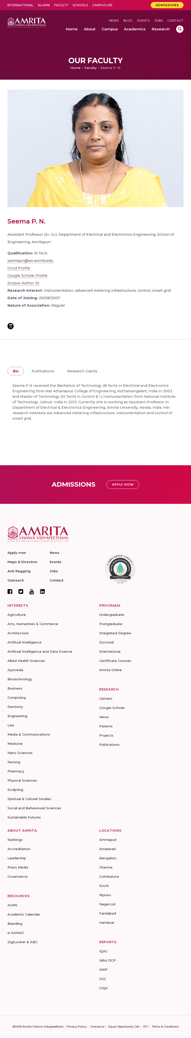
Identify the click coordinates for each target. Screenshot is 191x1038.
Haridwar (106, 922)
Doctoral (106, 642)
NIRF (103, 970)
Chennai (105, 867)
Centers (105, 698)
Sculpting (15, 790)
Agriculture (16, 615)
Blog (128, 20)
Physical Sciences (22, 780)
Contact (175, 20)
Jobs (158, 20)
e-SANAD (15, 933)
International (20, 5)
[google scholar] (10, 326)
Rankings (15, 840)
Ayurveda (15, 670)
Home (75, 68)
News (114, 20)
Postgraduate (110, 624)
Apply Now (123, 484)
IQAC (103, 951)
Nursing (13, 762)
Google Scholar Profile (27, 275)
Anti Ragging (19, 571)
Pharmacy (15, 771)
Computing (16, 697)
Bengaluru (107, 858)
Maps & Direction (22, 562)
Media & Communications (28, 734)
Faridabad (107, 913)
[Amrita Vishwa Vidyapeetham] (26, 22)
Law (10, 725)
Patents (106, 726)
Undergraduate (111, 615)
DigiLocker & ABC (22, 942)
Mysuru (105, 895)
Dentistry (15, 707)
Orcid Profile (18, 268)
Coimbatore (109, 876)
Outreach (15, 580)
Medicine (15, 744)
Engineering (17, 716)
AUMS (12, 905)
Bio (16, 371)
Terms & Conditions (165, 1026)
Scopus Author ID (23, 283)
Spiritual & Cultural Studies (29, 799)
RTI (145, 1026)
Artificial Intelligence (24, 642)
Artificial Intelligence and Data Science (39, 651)
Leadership (16, 858)
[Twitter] (20, 591)
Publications (43, 371)
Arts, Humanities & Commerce (32, 624)
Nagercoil (107, 904)
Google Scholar (112, 708)
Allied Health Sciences (26, 661)
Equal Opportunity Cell (123, 1026)
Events (143, 20)
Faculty (61, 5)
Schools (80, 5)
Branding (14, 923)
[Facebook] (9, 591)
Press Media (17, 867)
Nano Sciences (20, 753)
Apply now (16, 553)
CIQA (103, 988)
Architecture (18, 633)
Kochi (104, 886)
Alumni (44, 5)
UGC (102, 979)
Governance (17, 876)
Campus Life (102, 5)
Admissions (167, 5)
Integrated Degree (115, 633)
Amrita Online (110, 670)
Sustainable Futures (24, 817)
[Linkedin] (42, 591)
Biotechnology (19, 679)
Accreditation (18, 849)
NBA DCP (107, 960)
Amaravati (107, 849)
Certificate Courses (115, 661)
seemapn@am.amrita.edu (30, 260)
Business (14, 688)
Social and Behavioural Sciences (34, 808)
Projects (106, 735)
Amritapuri (108, 840)
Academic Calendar (23, 914)
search (180, 29)
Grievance (97, 1026)
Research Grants (82, 371)
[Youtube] (31, 591)
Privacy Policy (76, 1026)
